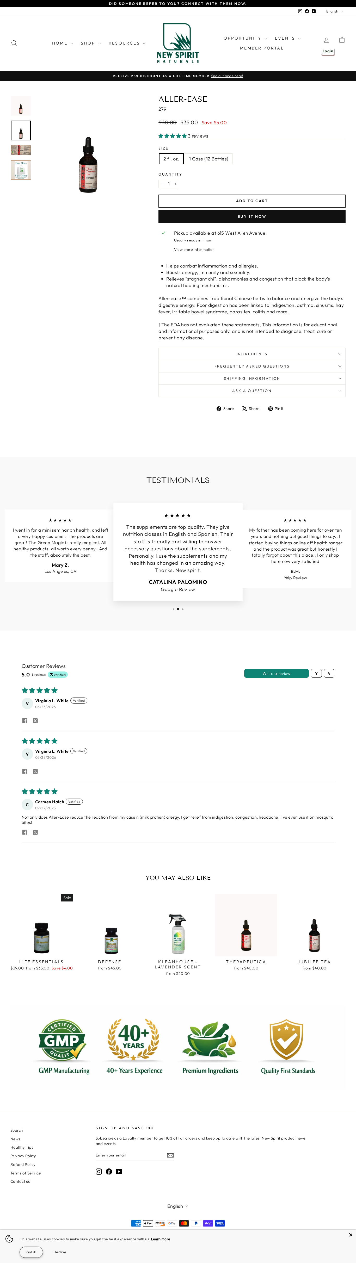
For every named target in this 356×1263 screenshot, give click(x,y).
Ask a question (252, 390)
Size (163, 148)
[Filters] (316, 673)
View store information (194, 249)
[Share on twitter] (35, 721)
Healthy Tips (21, 1147)
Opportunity (243, 38)
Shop (89, 43)
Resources (125, 43)
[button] (173, 136)
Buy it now (252, 216)
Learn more (160, 1239)
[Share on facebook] (25, 721)
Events (286, 38)
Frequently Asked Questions (252, 366)
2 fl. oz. (171, 159)
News (15, 1138)
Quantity (170, 174)
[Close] (350, 1234)
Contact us (20, 1181)
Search (16, 1130)
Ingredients (252, 354)
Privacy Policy (23, 1155)
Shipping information (252, 378)
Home (60, 43)
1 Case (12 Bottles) (209, 159)
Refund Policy (23, 1164)
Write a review (276, 673)
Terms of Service (25, 1173)
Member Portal (262, 48)
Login (328, 50)
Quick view (41, 950)
